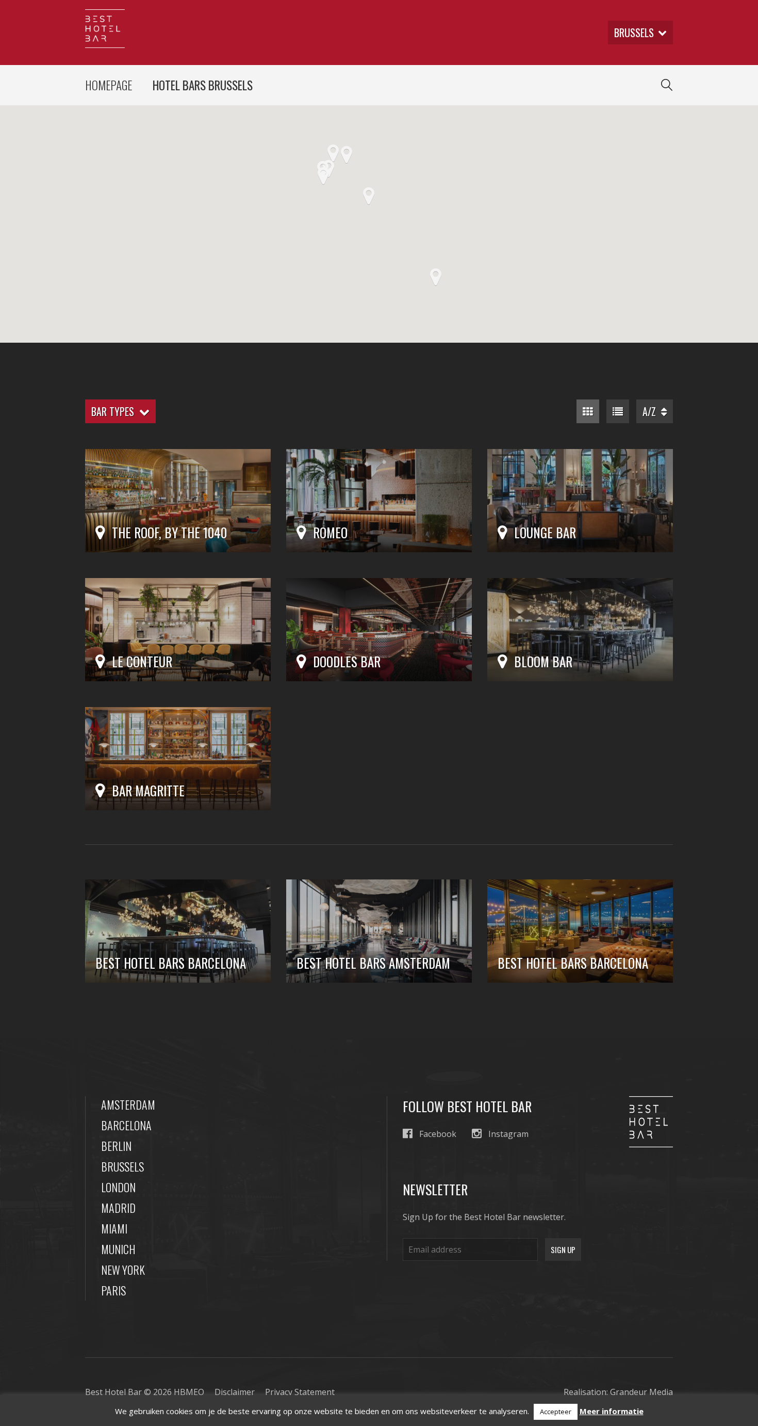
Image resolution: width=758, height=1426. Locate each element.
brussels (634, 32)
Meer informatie (612, 1411)
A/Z (651, 411)
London (118, 1187)
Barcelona (126, 1125)
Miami (114, 1228)
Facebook (437, 1134)
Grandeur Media (641, 1392)
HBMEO (189, 1392)
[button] (368, 196)
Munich (118, 1249)
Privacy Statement (300, 1392)
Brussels (122, 1166)
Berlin (116, 1145)
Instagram (508, 1134)
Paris (113, 1290)
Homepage (108, 85)
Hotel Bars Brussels (203, 85)
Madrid (118, 1207)
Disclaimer (235, 1392)
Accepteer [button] (555, 1411)
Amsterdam (128, 1104)
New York (123, 1269)
